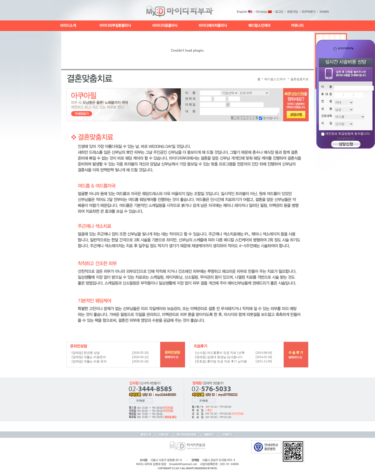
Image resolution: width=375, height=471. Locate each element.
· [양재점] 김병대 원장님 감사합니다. (218, 357)
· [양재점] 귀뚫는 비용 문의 (88, 361)
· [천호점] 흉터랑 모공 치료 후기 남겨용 (220, 361)
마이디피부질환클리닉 (115, 25)
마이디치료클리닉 (165, 25)
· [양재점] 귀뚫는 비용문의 (88, 357)
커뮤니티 (297, 25)
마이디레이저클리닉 (213, 25)
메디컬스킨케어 (259, 25)
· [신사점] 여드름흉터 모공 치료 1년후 (219, 353)
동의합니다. (271, 118)
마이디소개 (68, 25)
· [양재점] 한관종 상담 (85, 353)
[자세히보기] (345, 138)
